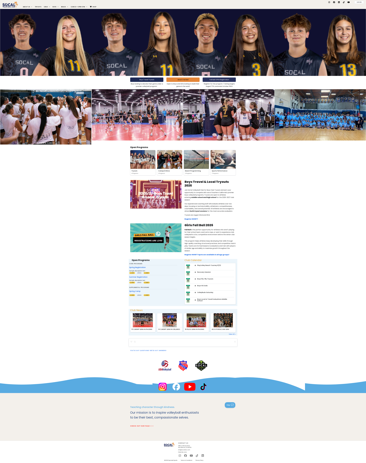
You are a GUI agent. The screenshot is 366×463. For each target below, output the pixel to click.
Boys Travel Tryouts (146, 80)
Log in (359, 2)
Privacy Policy (199, 460)
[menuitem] (28, 7)
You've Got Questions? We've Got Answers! (148, 350)
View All (232, 334)
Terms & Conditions (186, 460)
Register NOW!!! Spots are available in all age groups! (207, 255)
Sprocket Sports (172, 460)
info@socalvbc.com (184, 450)
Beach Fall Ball (183, 80)
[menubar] (60, 7)
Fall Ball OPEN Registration (219, 80)
